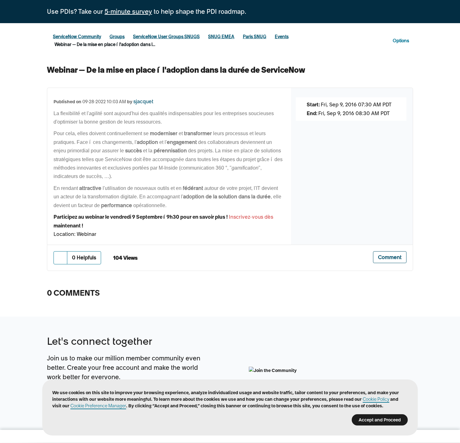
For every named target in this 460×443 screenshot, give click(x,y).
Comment (389, 257)
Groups (117, 36)
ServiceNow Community (77, 36)
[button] (60, 258)
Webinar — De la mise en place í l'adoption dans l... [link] (104, 44)
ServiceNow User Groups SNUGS (166, 36)
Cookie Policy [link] (376, 399)
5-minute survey (128, 12)
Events (282, 36)
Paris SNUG (254, 36)
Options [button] (401, 40)
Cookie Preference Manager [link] (98, 406)
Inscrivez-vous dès (251, 217)
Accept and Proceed (380, 420)
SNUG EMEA (221, 36)
